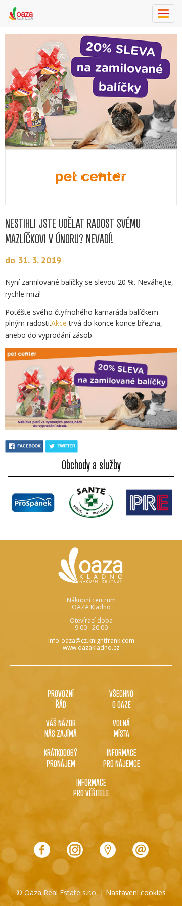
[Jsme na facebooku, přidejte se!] (42, 850)
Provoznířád (61, 699)
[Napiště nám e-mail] (140, 850)
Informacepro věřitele (91, 787)
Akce (59, 323)
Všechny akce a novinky (91, 528)
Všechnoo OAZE (121, 699)
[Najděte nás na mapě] (108, 850)
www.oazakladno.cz (91, 647)
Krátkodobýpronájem (60, 757)
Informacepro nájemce (121, 757)
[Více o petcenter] (91, 177)
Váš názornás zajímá (60, 728)
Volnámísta (121, 728)
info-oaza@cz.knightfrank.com (91, 640)
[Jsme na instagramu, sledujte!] (75, 850)
